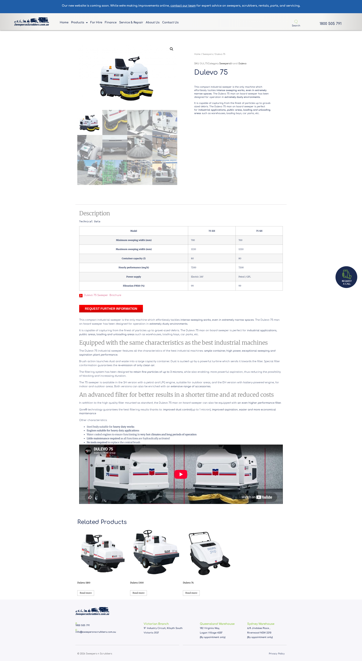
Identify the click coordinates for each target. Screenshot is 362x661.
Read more (86, 592)
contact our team (183, 5)
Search (296, 25)
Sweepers (207, 54)
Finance (111, 22)
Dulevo (242, 63)
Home (64, 22)
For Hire (96, 22)
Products (77, 22)
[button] (171, 49)
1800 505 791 (330, 24)
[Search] (296, 22)
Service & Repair (131, 22)
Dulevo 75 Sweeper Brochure (102, 295)
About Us (153, 22)
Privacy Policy (277, 653)
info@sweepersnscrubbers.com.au (95, 632)
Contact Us (170, 22)
